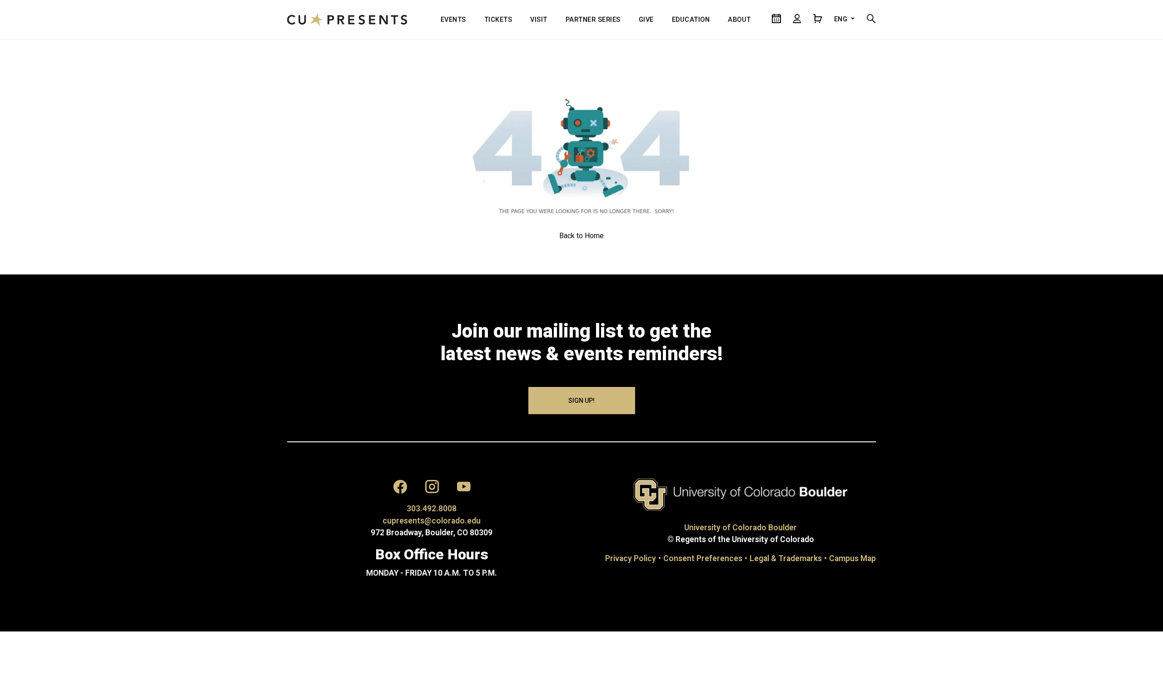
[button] (400, 489)
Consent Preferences (702, 558)
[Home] (347, 19)
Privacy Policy (630, 558)
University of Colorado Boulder (740, 527)
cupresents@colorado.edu (432, 520)
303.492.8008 (432, 508)
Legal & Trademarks (786, 558)
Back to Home (581, 235)
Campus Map (852, 558)
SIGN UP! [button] (581, 400)
